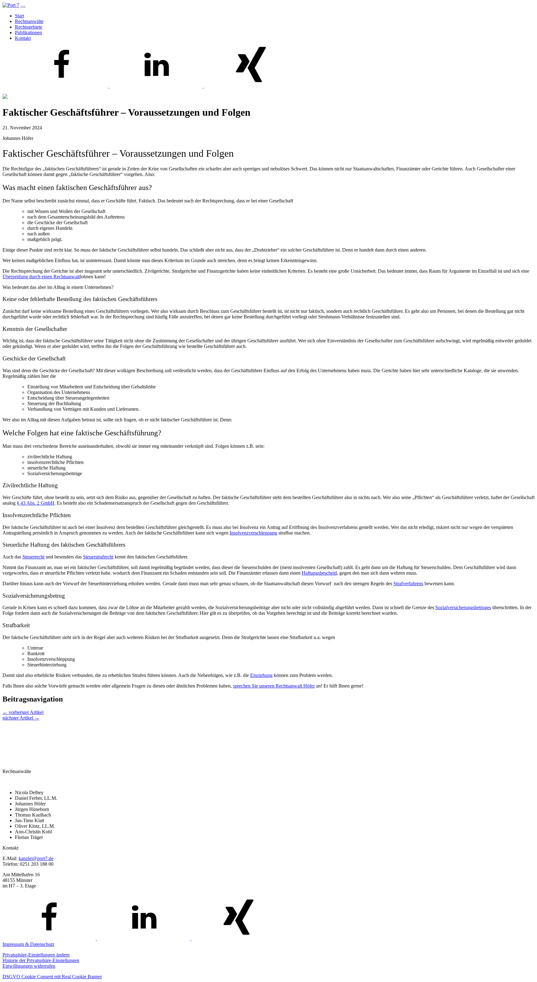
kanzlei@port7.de (36, 858)
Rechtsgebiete (28, 27)
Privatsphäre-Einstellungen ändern (36, 954)
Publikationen (28, 32)
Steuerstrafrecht (98, 556)
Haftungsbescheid (319, 573)
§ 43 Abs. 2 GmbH (35, 503)
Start (19, 15)
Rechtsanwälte (29, 21)
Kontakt (23, 38)
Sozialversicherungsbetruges (463, 607)
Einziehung (261, 675)
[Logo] (10, 5)
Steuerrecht (33, 556)
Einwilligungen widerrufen (28, 966)
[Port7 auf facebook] (62, 86)
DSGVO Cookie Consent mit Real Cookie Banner (52, 976)
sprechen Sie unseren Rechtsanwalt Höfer (274, 685)
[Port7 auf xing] (250, 86)
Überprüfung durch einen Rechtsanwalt (41, 276)
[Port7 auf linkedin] (156, 86)
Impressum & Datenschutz (28, 944)
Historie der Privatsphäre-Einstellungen (40, 960)
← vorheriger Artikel (23, 712)
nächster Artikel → (20, 717)
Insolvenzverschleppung (253, 532)
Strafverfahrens (408, 583)
